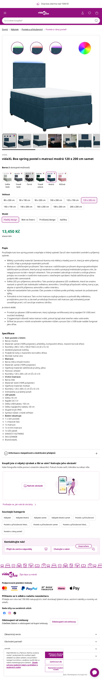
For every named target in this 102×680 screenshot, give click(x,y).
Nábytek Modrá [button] (22, 517)
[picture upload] (66, 486)
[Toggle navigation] (5, 13)
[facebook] (4, 613)
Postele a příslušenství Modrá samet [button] (76, 524)
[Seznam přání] (89, 13)
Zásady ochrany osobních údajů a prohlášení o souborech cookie (22, 665)
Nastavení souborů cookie (56, 669)
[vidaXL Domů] (43, 13)
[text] (11, 232)
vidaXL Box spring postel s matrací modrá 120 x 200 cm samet (48, 159)
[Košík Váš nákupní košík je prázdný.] (96, 13)
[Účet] (82, 13)
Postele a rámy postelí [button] (13, 531)
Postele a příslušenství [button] (84, 517)
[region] (33, 662)
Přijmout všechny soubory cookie (56, 655)
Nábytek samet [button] (40, 517)
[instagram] (9, 613)
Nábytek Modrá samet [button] (61, 517)
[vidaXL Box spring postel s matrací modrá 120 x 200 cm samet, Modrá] (51, 84)
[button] (7, 180)
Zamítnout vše (56, 662)
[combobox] (51, 20)
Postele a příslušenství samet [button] (45, 524)
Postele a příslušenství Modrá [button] (16, 524)
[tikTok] (15, 613)
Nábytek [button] (7, 517)
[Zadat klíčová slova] (96, 20)
